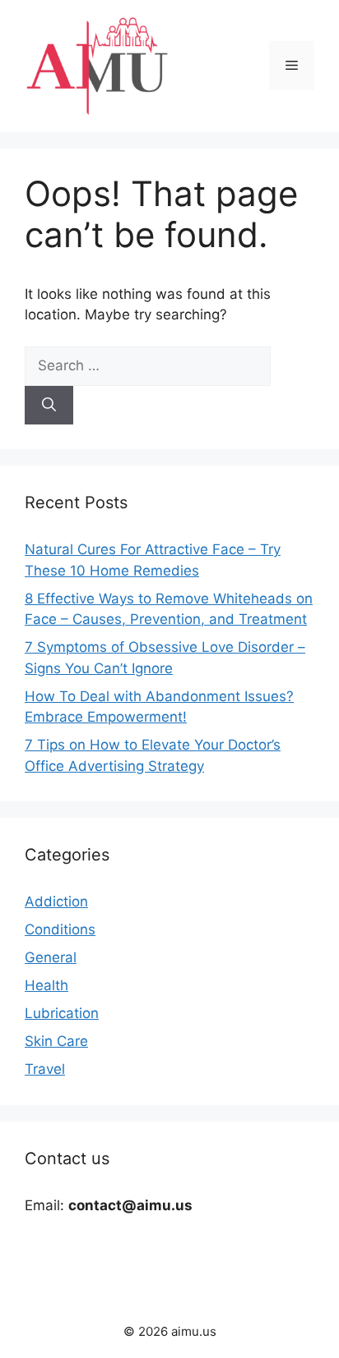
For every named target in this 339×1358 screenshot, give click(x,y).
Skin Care (56, 1041)
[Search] (49, 405)
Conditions (60, 929)
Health (46, 985)
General (51, 957)
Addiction (56, 901)
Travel (45, 1069)
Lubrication (62, 1013)
